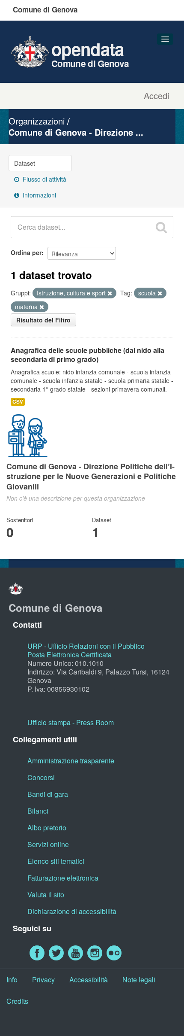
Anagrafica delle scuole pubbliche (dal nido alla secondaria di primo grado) (87, 354)
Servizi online (48, 844)
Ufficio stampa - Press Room (70, 722)
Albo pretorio (46, 827)
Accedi (156, 96)
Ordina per (26, 252)
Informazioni (38, 195)
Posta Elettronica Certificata (69, 654)
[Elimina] (109, 293)
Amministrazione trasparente (70, 761)
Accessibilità (88, 979)
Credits (17, 1001)
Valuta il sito (45, 894)
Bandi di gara (47, 794)
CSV (17, 401)
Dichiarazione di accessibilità (71, 911)
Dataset (24, 163)
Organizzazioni (37, 121)
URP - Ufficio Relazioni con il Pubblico (86, 646)
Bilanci (37, 811)
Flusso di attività (43, 179)
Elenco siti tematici (55, 861)
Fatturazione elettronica (62, 878)
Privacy (43, 979)
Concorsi (41, 777)
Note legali (138, 979)
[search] (161, 227)
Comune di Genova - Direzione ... (76, 132)
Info (12, 979)
